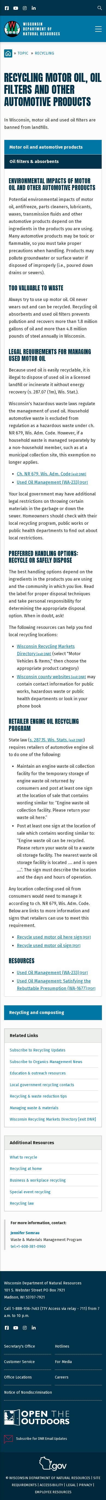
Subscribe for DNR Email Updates (41, 1439)
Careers (61, 1377)
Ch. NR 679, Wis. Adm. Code (51, 473)
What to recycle (23, 1157)
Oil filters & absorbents (34, 161)
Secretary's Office (19, 1346)
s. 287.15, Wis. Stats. (56, 740)
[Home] (32, 29)
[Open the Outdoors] (36, 1418)
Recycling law (22, 1203)
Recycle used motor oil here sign (54, 937)
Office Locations (18, 1377)
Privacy (85, 1485)
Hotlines (62, 1346)
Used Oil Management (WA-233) (52, 482)
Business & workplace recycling (38, 1180)
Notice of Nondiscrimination (28, 1392)
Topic (23, 53)
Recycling (44, 53)
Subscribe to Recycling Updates (38, 1050)
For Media (63, 1362)
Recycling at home (26, 1168)
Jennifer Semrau (25, 1233)
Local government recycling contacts (42, 1085)
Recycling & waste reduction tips (38, 1096)
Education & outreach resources (38, 1073)
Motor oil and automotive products (46, 147)
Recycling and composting (36, 1012)
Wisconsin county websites (51, 676)
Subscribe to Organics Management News (46, 1062)
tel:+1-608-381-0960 (28, 1246)
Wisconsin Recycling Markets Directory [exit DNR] (53, 1119)
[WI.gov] (53, 1464)
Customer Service (19, 1362)
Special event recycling (30, 1192)
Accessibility (51, 1485)
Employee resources (53, 1492)
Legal (71, 1485)
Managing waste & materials (34, 1108)
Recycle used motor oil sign (48, 945)
